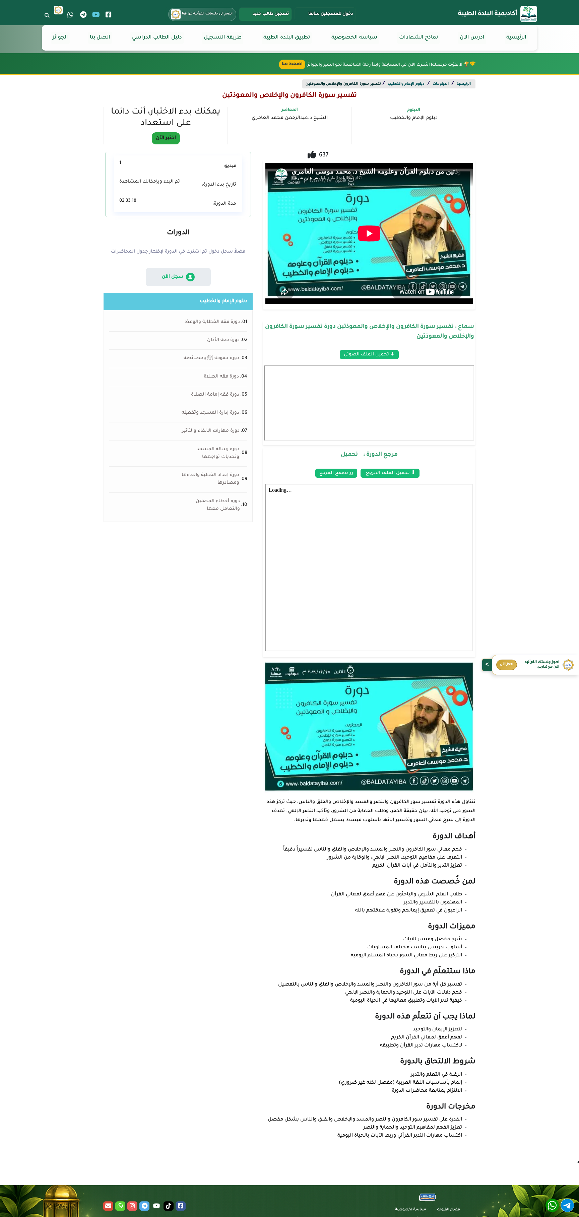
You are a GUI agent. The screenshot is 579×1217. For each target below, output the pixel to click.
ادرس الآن (472, 38)
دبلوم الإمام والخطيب (406, 84)
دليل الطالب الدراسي (157, 38)
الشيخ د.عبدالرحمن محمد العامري (290, 118)
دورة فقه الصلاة (221, 377)
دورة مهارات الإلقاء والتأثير (211, 431)
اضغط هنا (292, 64)
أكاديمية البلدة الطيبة (487, 14)
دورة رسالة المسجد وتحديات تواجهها (218, 453)
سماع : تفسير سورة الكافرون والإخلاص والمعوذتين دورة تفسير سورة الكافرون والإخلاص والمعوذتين (369, 332)
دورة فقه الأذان (223, 340)
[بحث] (47, 15)
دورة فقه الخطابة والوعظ (212, 322)
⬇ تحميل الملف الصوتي (369, 354)
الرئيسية (516, 38)
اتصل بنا (100, 38)
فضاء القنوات (448, 1210)
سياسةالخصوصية (410, 1210)
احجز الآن (506, 664)
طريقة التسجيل (223, 38)
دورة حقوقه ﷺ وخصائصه (211, 358)
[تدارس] (58, 10)
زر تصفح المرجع (336, 473)
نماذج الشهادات (418, 38)
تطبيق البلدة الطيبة (286, 38)
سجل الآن (172, 276)
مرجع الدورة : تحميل (369, 455)
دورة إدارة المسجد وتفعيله (210, 413)
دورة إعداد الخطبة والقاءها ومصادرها (210, 479)
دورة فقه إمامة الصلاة (215, 395)
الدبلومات (441, 84)
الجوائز (60, 38)
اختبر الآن (166, 138)
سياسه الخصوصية (354, 38)
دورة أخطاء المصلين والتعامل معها (218, 505)
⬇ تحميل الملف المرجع (390, 473)
